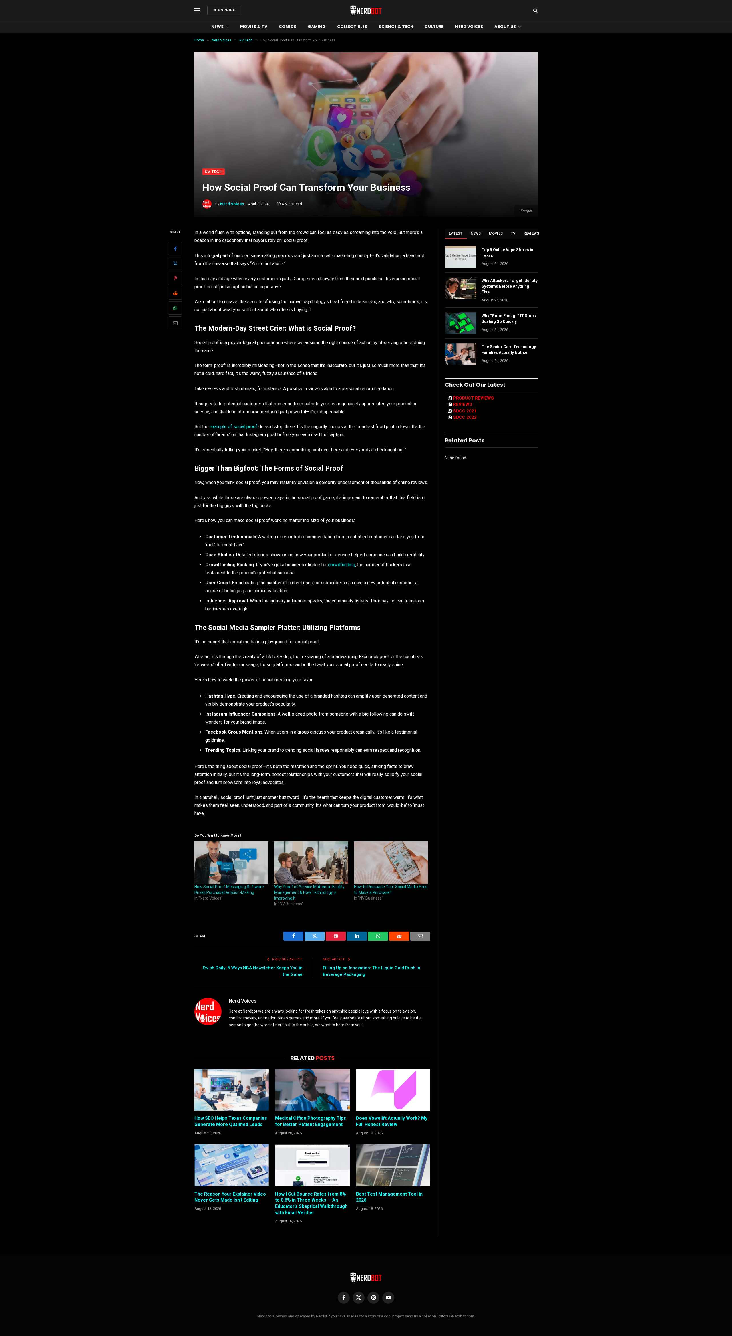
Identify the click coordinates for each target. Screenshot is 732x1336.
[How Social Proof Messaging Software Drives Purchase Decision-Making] (231, 862)
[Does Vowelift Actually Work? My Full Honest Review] (393, 1090)
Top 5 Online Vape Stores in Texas (507, 252)
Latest (456, 233)
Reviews (531, 233)
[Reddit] (175, 293)
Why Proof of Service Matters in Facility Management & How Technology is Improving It (309, 892)
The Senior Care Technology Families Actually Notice (509, 349)
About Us (505, 26)
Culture (434, 26)
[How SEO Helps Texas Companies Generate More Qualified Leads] (231, 1090)
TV (513, 233)
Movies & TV (254, 26)
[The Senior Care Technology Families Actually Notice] (460, 354)
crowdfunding (341, 564)
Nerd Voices (469, 26)
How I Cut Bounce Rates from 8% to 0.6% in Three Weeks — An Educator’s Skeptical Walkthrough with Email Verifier (311, 1203)
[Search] (535, 10)
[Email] (175, 322)
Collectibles (352, 26)
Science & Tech (396, 26)
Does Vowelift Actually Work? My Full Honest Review (391, 1121)
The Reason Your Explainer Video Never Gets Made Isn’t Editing (230, 1197)
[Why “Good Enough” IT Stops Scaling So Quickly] (460, 323)
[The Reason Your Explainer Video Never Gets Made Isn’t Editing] (231, 1165)
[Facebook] (175, 248)
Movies (496, 233)
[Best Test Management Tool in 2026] (393, 1165)
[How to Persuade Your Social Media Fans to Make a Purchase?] (391, 862)
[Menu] (197, 10)
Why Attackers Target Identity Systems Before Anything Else (510, 286)
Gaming (317, 26)
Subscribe (223, 10)
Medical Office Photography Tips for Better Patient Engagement (310, 1121)
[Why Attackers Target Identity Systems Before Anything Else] (460, 288)
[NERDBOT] (366, 10)
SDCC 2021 (465, 411)
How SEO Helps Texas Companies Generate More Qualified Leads (230, 1121)
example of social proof (233, 426)
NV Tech (213, 171)
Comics (287, 26)
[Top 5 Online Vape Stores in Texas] (460, 257)
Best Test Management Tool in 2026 (389, 1197)
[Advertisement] (366, 126)
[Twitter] (175, 263)
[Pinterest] (175, 278)
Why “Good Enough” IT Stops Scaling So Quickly (509, 318)
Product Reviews (473, 398)
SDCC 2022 (465, 417)
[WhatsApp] (175, 308)
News (217, 26)
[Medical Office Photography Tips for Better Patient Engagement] (312, 1090)
